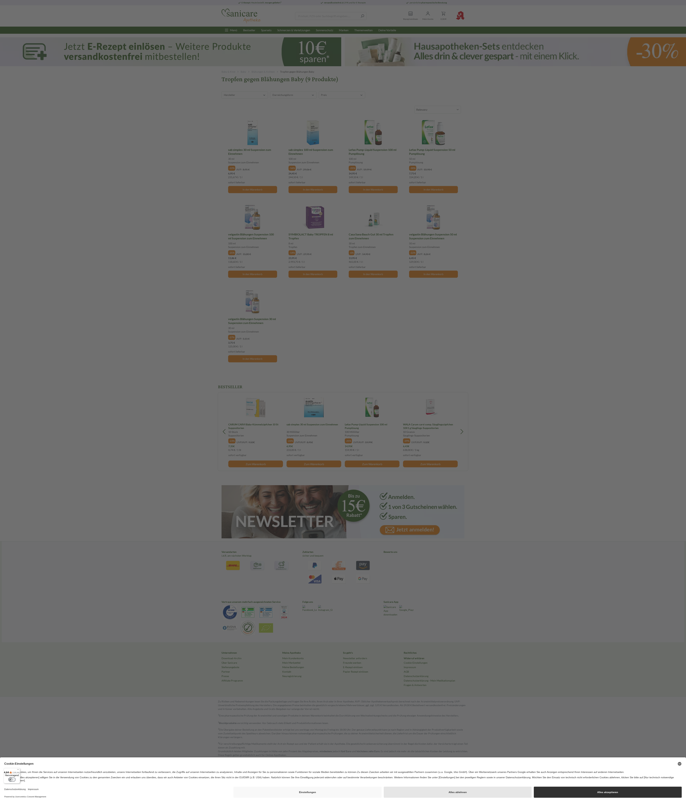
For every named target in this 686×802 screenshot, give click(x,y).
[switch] (12, 779)
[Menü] (18, 770)
